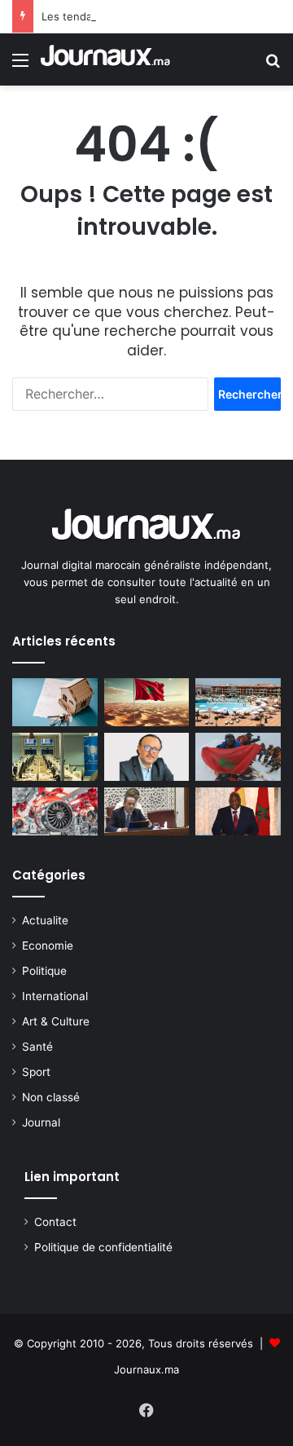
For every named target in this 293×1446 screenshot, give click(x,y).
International (55, 996)
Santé (37, 1046)
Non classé (51, 1097)
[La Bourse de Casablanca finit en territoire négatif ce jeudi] (55, 757)
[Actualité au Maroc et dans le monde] (106, 59)
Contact (55, 1221)
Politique (44, 970)
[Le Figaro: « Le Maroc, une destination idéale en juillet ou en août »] (238, 702)
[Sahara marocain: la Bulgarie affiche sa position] (147, 702)
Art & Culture (56, 1021)
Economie (47, 945)
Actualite (45, 920)
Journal (41, 1122)
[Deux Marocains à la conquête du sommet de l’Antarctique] (238, 757)
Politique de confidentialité (103, 1247)
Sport (36, 1071)
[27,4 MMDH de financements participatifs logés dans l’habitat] (55, 702)
